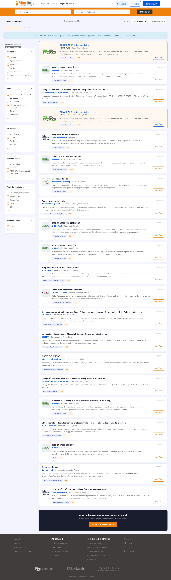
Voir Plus (158, 57)
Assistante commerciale (53, 201)
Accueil (17, 539)
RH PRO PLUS (64, 48)
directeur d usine (13, 47)
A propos (18, 547)
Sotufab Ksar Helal (59, 293)
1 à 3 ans (13, 145)
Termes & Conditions (23, 551)
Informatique (15, 72)
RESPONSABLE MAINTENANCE (66, 223)
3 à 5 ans (13, 141)
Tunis (12, 111)
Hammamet (14, 115)
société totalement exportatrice (55, 93)
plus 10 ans (14, 134)
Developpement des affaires (21, 75)
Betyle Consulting (49, 470)
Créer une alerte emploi (103, 524)
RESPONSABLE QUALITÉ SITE (65, 67)
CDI (11, 207)
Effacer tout (28, 28)
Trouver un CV (56, 547)
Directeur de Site (50, 467)
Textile (12, 64)
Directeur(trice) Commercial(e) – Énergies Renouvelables (79, 489)
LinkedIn (131, 551)
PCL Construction (49, 426)
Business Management (51, 204)
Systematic (46, 315)
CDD (12, 204)
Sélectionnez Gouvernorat (20, 94)
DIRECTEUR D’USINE (51, 356)
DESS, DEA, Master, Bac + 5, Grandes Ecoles (20, 172)
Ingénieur (14, 168)
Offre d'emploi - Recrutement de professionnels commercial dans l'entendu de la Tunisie (84, 423)
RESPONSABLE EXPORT (63, 445)
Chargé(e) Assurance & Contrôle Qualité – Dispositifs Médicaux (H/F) (74, 90)
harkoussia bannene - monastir (18, 106)
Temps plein (14, 200)
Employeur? (151, 4)
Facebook (128, 539)
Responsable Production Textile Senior (60, 267)
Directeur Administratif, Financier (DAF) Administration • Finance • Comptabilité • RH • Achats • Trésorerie (92, 312)
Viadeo (130, 547)
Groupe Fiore (47, 270)
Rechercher (144, 12)
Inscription (135, 4)
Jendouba (14, 98)
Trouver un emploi (94, 543)
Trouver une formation (96, 551)
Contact (17, 543)
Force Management (59, 137)
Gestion (13, 57)
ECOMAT (45, 337)
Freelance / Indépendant (19, 193)
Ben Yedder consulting (61, 182)
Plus (8, 79)
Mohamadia (14, 102)
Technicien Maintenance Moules (67, 289)
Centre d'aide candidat (96, 555)
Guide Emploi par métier (97, 547)
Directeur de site (60, 179)
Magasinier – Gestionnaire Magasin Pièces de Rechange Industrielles (74, 334)
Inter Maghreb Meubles (51, 359)
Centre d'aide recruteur (60, 551)
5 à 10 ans (14, 138)
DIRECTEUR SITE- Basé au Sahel (74, 45)
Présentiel (14, 226)
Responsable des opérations (65, 134)
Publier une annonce (59, 543)
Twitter (131, 543)
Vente (12, 68)
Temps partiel (15, 196)
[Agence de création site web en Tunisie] (108, 568)
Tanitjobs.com (93, 576)
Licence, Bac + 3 (16, 164)
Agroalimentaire (16, 61)
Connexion (121, 4)
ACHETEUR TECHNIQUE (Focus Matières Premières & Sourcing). (82, 400)
